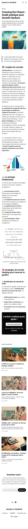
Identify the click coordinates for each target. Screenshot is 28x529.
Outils (4, 8)
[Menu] (25, 2)
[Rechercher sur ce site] (23, 2)
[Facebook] (15, 502)
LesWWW (12, 513)
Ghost (16, 516)
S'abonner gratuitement (14, 324)
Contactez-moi (21, 513)
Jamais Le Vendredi (9, 2)
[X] (12, 502)
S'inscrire (5, 513)
